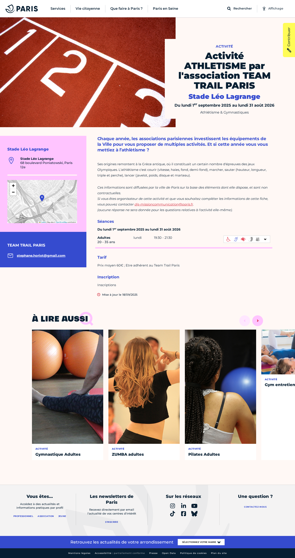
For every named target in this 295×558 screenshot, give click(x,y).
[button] (42, 198)
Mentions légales (79, 553)
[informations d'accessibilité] (247, 239)
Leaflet (43, 222)
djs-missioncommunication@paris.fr (164, 204)
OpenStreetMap (61, 222)
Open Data (169, 553)
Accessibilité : (120, 553)
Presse (153, 553)
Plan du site (219, 553)
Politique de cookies (193, 553)
